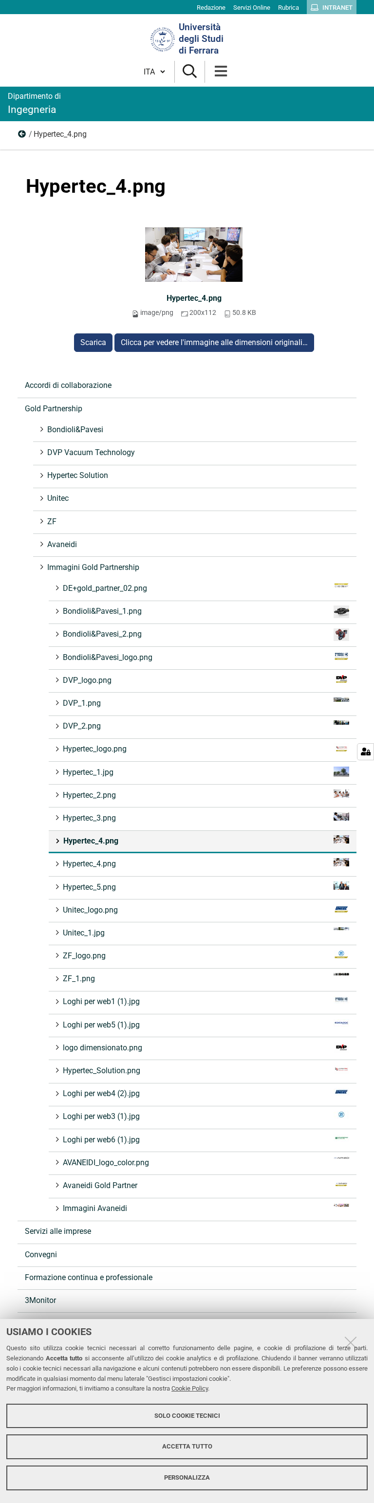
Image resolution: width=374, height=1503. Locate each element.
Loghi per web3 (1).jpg (101, 1116)
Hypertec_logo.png (95, 748)
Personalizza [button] (187, 1477)
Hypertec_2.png (89, 795)
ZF (51, 521)
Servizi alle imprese (58, 1231)
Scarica (93, 342)
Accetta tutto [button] (187, 1446)
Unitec (58, 498)
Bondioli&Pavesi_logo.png (107, 657)
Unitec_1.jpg (84, 932)
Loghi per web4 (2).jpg (101, 1093)
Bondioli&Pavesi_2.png (102, 634)
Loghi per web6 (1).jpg (101, 1139)
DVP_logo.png (87, 680)
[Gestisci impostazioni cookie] (365, 751)
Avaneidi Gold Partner (100, 1185)
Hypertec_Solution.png (101, 1070)
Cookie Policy (189, 1388)
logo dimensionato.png (102, 1047)
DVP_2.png (82, 726)
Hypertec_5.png (89, 887)
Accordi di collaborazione (68, 385)
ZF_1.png (79, 978)
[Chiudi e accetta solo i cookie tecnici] (350, 1342)
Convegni (41, 1254)
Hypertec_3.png (89, 818)
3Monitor (40, 1300)
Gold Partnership (53, 408)
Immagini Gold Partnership (22, 136)
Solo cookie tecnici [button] (187, 1415)
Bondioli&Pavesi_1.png (102, 611)
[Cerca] (190, 72)
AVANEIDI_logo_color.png (106, 1162)
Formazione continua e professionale (88, 1277)
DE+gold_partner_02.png (105, 588)
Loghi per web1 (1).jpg (101, 1001)
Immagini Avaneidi (95, 1208)
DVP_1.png (82, 703)
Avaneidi (62, 544)
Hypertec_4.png (194, 298)
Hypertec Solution (77, 475)
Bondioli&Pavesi (75, 429)
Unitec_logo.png (90, 910)
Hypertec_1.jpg (88, 772)
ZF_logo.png (84, 955)
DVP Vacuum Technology (91, 452)
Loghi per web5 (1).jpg (101, 1024)
